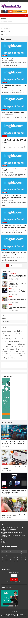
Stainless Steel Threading (11, 353)
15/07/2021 (4, 255)
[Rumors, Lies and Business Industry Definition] (14, 159)
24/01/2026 (11, 279)
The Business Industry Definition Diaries (13, 112)
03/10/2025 (11, 294)
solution (4, 353)
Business (3, 18)
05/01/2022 (4, 60)
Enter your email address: (14, 577)
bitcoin (14, 331)
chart (18, 333)
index (15, 341)
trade (20, 356)
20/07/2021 (4, 228)
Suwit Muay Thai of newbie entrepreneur (11, 355)
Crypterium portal (21, 335)
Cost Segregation (14, 335)
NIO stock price (11, 349)
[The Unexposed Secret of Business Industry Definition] (14, 76)
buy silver (13, 333)
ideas (11, 341)
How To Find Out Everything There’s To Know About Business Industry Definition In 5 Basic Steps (14, 197)
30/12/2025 (11, 286)
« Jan (2, 565)
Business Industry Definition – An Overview (14, 59)
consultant (8, 335)
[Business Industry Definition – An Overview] (14, 49)
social (22, 351)
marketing (9, 346)
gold (8, 341)
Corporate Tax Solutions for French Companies (17, 284)
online (17, 349)
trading (4, 358)
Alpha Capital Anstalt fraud (6, 331)
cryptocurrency (14, 338)
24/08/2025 (11, 310)
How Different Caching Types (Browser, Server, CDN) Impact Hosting (17, 291)
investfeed (6, 344)
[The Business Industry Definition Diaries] (14, 103)
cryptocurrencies (5, 338)
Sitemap (21, 614)
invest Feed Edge (17, 581)
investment (15, 344)
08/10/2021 (4, 144)
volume (10, 358)
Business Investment (6, 22)
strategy (19, 353)
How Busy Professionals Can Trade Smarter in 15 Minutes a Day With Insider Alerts (17, 277)
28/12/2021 (4, 88)
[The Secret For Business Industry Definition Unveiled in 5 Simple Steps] (14, 243)
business (21, 331)
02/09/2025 (11, 302)
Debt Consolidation (9, 339)
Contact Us (7, 614)
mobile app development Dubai (19, 346)
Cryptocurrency (5, 28)
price (22, 349)
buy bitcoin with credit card (6, 333)
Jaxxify (21, 344)
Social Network (5, 31)
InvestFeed (4, 34)
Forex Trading (4, 341)
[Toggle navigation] (3, 15)
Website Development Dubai (18, 358)
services (4, 351)
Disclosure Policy (14, 614)
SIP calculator (12, 351)
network (5, 349)
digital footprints (15, 339)
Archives (4, 318)
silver (9, 351)
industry (19, 341)
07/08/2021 (4, 200)
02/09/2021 (4, 172)
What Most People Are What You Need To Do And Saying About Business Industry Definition (14, 140)
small (17, 351)
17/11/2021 (4, 114)
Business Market (5, 25)
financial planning (22, 339)
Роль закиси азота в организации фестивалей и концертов (17, 299)
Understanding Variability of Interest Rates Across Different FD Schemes (17, 307)
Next (19, 265)
